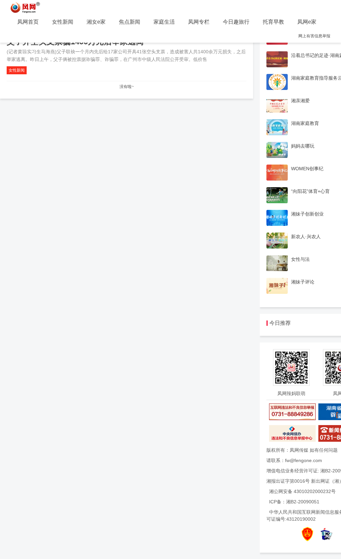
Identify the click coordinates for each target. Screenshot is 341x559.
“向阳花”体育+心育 (310, 191)
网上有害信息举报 (314, 36)
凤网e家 (306, 22)
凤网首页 (28, 22)
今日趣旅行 (236, 22)
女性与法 (300, 259)
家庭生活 (164, 22)
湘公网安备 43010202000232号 (302, 491)
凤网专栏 (198, 22)
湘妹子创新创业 (307, 214)
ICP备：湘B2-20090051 (294, 501)
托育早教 (273, 22)
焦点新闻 (129, 22)
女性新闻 (62, 22)
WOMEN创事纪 (307, 168)
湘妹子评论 (302, 281)
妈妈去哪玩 (302, 146)
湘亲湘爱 (300, 100)
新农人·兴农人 (306, 236)
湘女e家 (96, 22)
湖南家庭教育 (305, 123)
